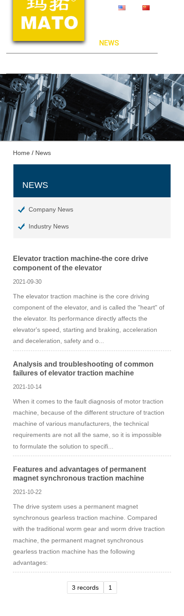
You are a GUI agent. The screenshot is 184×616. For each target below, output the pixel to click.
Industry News (49, 226)
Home (16, 43)
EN (132, 8)
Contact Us (28, 63)
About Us (44, 43)
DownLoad (138, 43)
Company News (51, 209)
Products (80, 43)
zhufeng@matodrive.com (134, 16)
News (109, 43)
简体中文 (165, 8)
